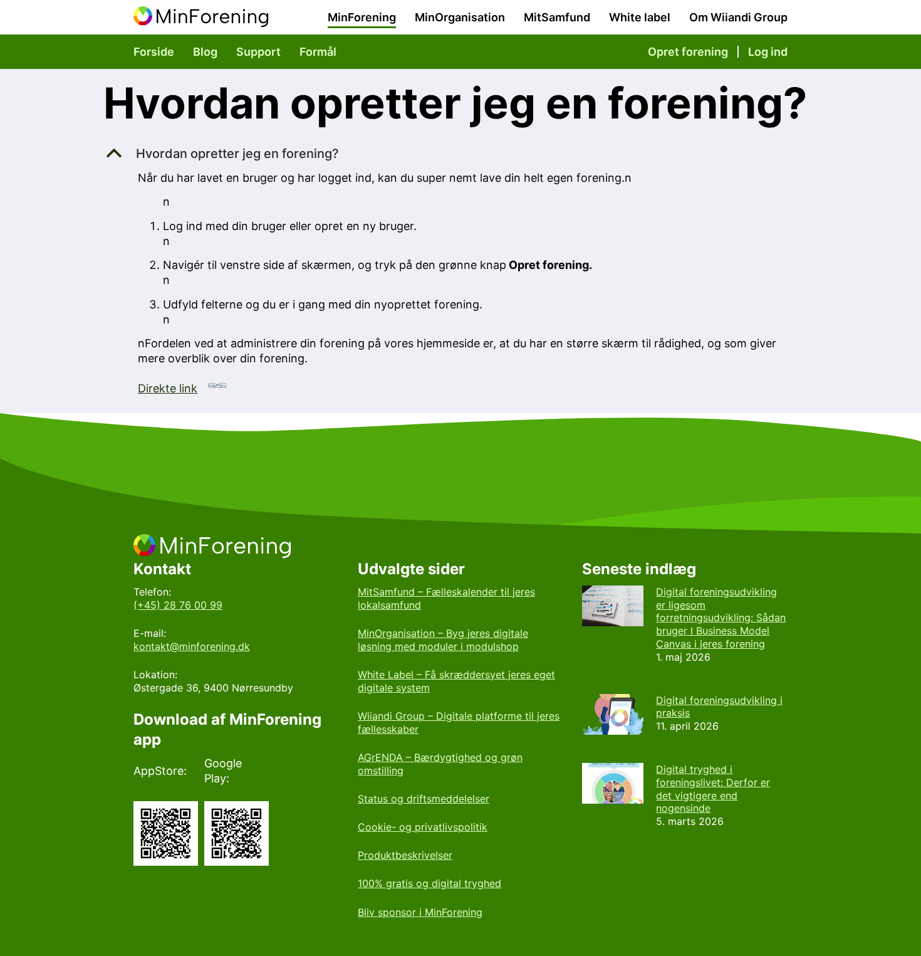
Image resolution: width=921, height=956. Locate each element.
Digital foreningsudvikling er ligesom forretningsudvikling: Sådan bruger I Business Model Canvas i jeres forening (721, 618)
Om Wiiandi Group (738, 17)
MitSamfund (557, 17)
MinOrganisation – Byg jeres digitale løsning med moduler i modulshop (443, 640)
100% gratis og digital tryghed (429, 883)
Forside (153, 51)
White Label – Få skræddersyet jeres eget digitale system (456, 681)
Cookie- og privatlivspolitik (422, 827)
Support (258, 51)
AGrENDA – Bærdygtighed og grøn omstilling (440, 764)
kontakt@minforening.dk (191, 646)
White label (639, 17)
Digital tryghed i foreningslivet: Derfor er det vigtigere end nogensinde (713, 788)
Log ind (768, 51)
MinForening (362, 17)
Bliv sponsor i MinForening (420, 912)
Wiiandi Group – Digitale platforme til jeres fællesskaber (458, 722)
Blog (205, 51)
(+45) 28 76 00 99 (177, 605)
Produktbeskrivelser (405, 855)
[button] (460, 153)
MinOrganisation (460, 17)
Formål (317, 51)
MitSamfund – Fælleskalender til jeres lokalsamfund (446, 598)
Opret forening (688, 51)
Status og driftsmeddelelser (423, 798)
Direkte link (167, 388)
